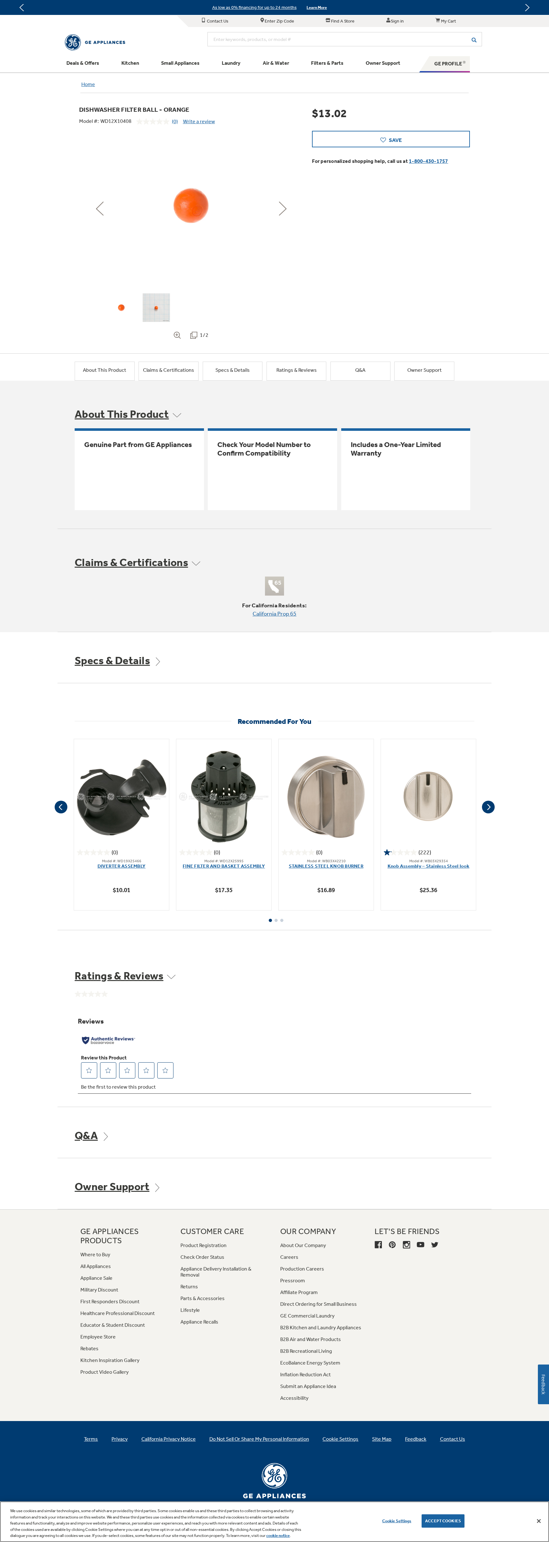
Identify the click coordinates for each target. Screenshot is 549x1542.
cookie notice (278, 1535)
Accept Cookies (443, 1521)
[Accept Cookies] (539, 1521)
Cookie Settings (396, 1521)
